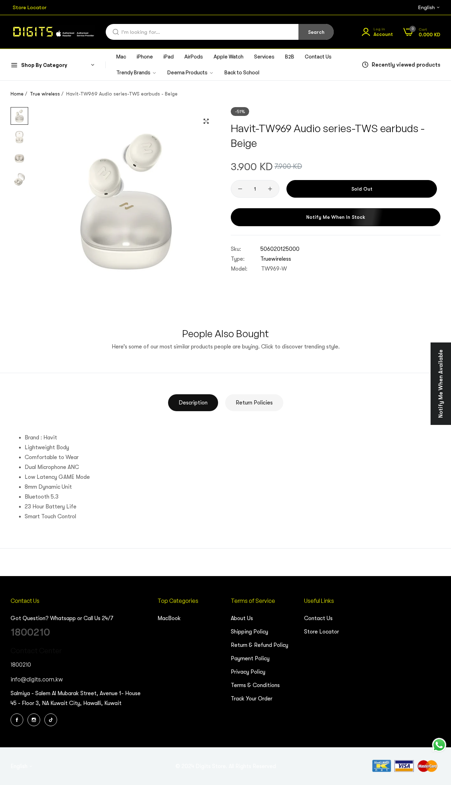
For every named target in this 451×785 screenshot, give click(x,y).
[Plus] (270, 189)
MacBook (169, 618)
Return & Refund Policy (259, 645)
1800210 (30, 632)
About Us (242, 618)
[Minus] (240, 189)
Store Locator (321, 632)
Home (17, 94)
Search (316, 32)
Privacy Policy (248, 672)
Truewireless (275, 258)
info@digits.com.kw (37, 679)
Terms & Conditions (255, 685)
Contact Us (318, 618)
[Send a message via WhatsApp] (439, 745)
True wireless (45, 94)
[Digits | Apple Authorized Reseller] (53, 32)
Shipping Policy (249, 632)
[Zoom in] (206, 121)
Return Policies (254, 403)
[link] (190, 73)
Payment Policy (250, 658)
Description (193, 403)
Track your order (251, 699)
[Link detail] (18, 719)
